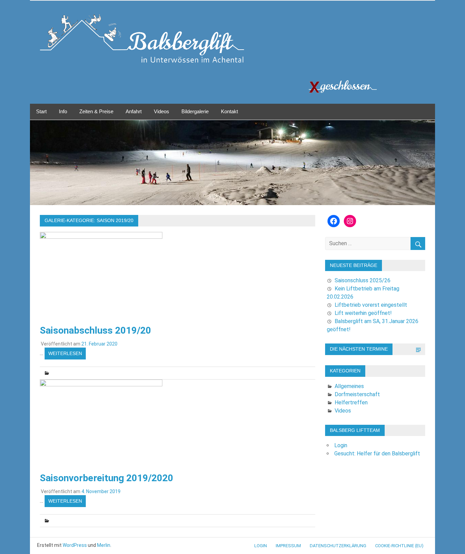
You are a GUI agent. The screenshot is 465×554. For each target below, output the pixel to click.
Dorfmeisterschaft (357, 394)
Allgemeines (349, 386)
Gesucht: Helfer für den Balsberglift (377, 453)
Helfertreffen (351, 402)
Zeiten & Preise (96, 111)
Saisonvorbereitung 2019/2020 (106, 478)
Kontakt (229, 111)
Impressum (288, 545)
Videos (161, 111)
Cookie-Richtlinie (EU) (399, 545)
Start (41, 111)
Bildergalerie (195, 111)
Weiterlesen (65, 353)
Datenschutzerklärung (338, 545)
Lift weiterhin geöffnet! (363, 313)
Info (63, 111)
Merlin (103, 545)
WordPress (75, 545)
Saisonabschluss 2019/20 (95, 330)
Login (340, 445)
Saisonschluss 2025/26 (362, 280)
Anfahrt (134, 111)
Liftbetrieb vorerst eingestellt (371, 305)
